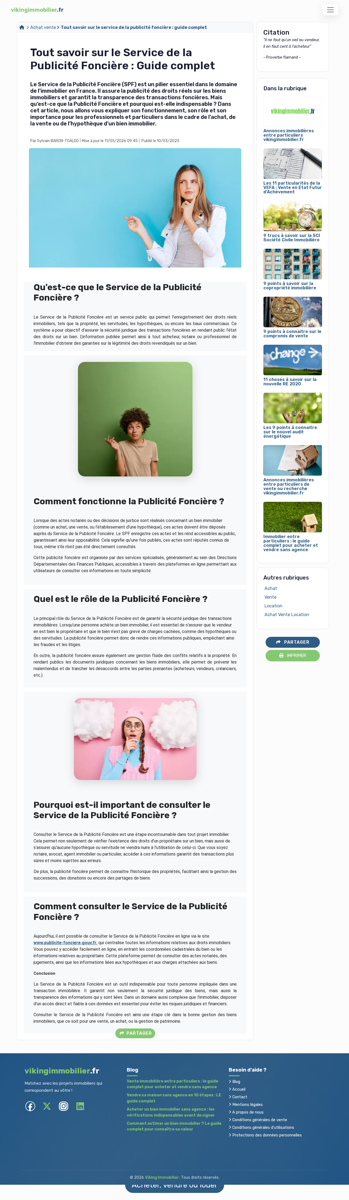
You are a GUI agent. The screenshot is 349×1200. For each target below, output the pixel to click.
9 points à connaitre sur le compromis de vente (292, 333)
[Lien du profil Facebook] (30, 1106)
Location (273, 605)
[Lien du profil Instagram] (63, 1106)
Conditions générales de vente (259, 1120)
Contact (239, 1097)
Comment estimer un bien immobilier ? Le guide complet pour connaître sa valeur (174, 1126)
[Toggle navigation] (330, 9)
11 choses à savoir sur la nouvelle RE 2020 (290, 381)
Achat (270, 588)
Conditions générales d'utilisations (262, 1127)
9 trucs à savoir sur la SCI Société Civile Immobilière (291, 237)
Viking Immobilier (162, 1177)
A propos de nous (247, 1112)
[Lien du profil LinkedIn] (80, 1106)
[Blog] (22, 27)
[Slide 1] (228, 269)
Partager (138, 1033)
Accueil (238, 1089)
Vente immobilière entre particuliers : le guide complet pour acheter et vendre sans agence (172, 1084)
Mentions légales (247, 1104)
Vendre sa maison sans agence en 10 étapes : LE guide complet (174, 1098)
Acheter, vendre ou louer (175, 1184)
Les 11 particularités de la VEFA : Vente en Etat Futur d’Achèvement (292, 187)
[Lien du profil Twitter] (46, 1106)
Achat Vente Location (286, 614)
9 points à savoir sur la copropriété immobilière (289, 285)
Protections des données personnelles (266, 1135)
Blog (235, 1081)
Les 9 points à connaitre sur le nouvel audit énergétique (290, 432)
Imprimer (296, 655)
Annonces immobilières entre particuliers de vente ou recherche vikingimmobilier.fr (288, 486)
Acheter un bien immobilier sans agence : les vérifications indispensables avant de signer (171, 1112)
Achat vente (43, 27)
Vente (270, 597)
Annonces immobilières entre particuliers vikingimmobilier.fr (288, 135)
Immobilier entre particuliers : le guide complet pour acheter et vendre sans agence (290, 543)
